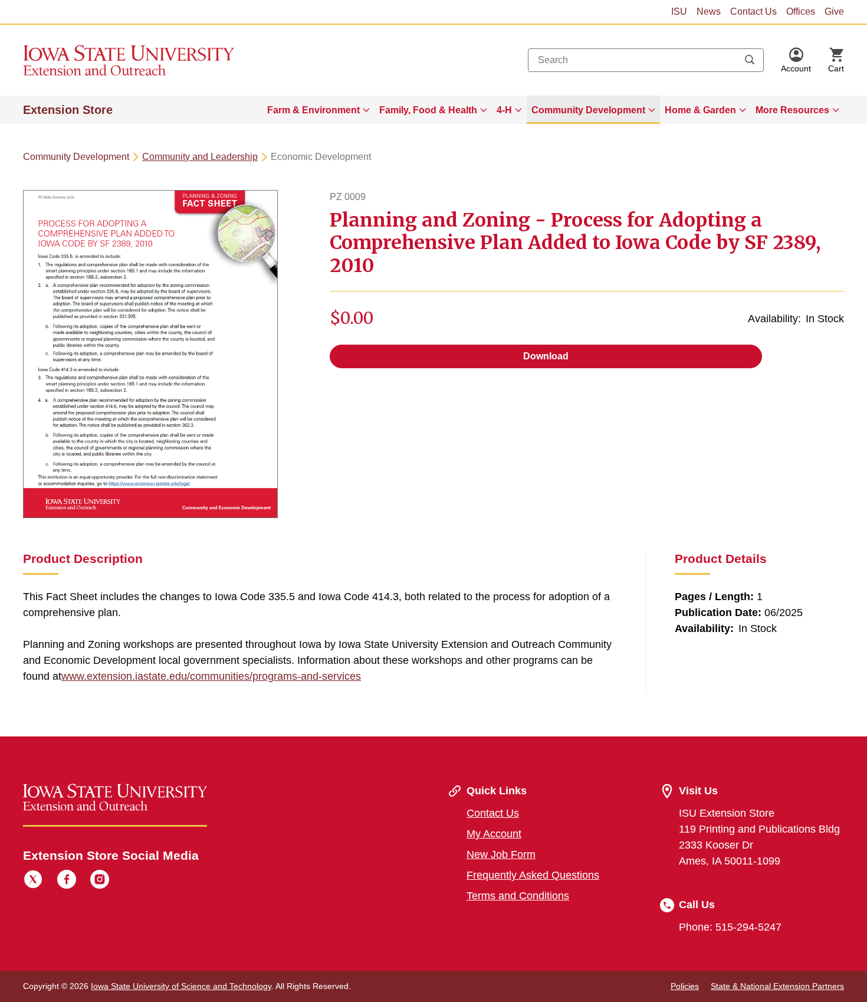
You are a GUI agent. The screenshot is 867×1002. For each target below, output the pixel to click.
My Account (494, 834)
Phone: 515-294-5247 (730, 927)
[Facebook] (66, 881)
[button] (796, 60)
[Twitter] (33, 881)
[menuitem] (318, 110)
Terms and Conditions (518, 896)
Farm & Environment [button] (313, 110)
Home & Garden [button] (700, 110)
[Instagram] (99, 881)
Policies (685, 986)
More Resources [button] (792, 110)
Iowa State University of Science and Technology (181, 986)
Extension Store (68, 109)
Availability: (774, 319)
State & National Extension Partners (777, 986)
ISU (679, 11)
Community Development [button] (588, 110)
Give (834, 11)
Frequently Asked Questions (533, 875)
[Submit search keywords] (749, 60)
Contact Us (753, 11)
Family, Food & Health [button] (428, 110)
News (709, 11)
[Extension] (129, 60)
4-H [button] (504, 110)
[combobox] (646, 60)
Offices (800, 11)
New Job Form (501, 854)
